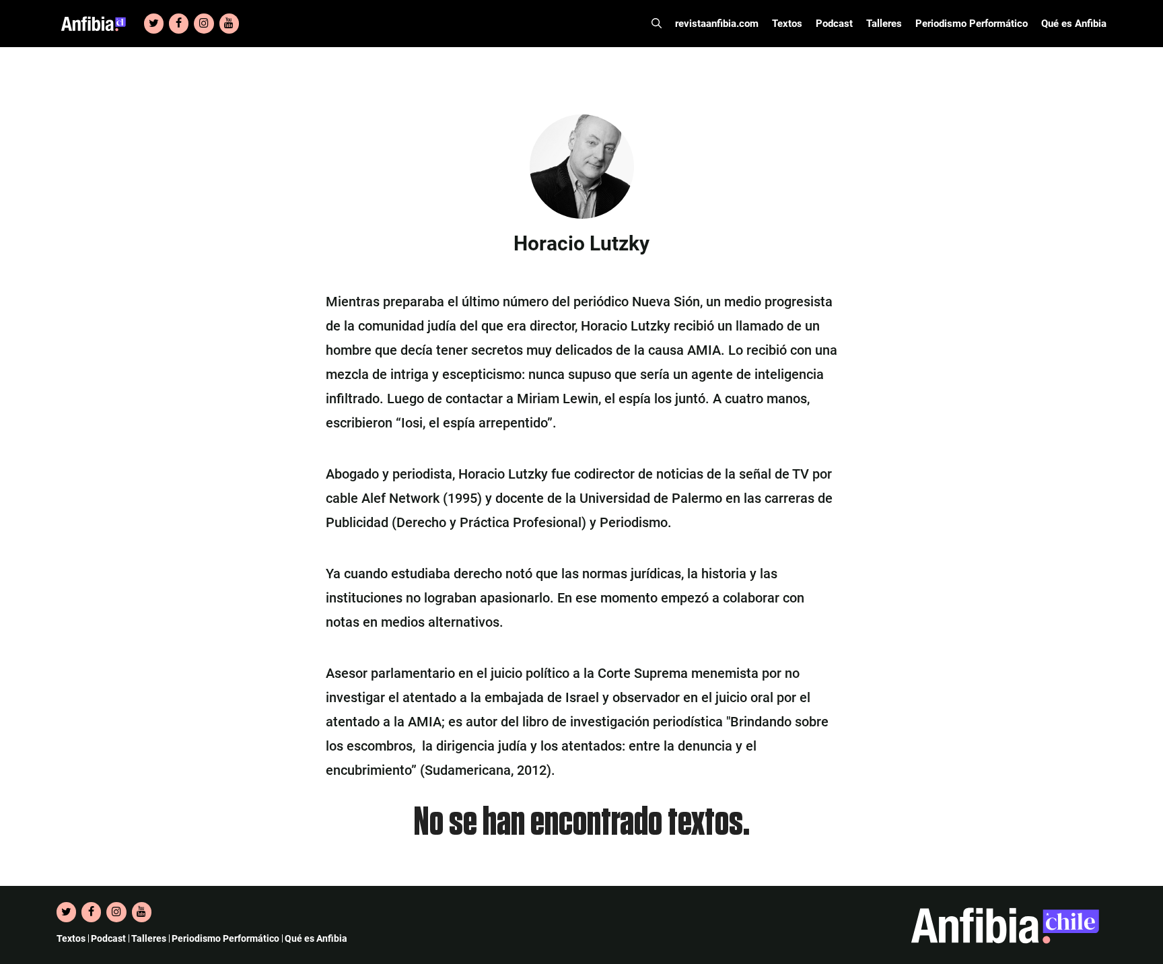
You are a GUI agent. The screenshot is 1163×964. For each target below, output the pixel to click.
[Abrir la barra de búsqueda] (656, 23)
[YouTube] (229, 23)
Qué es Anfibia (1073, 24)
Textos (787, 24)
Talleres (884, 24)
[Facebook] (178, 23)
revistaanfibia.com (717, 24)
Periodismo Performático (971, 24)
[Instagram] (203, 23)
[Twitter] (154, 23)
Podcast (834, 24)
